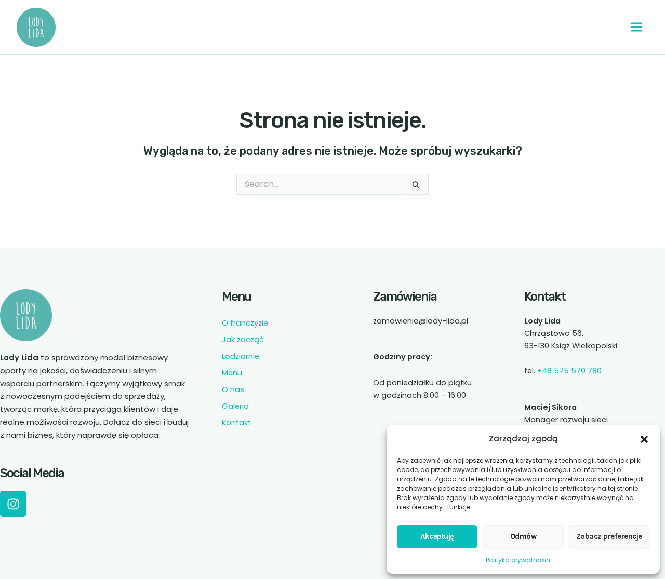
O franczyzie (245, 323)
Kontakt (236, 423)
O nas (233, 389)
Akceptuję (437, 536)
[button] (644, 439)
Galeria (235, 406)
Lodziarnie (240, 356)
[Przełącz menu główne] (636, 27)
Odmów (523, 536)
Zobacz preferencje (609, 536)
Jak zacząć (243, 339)
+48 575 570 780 (569, 371)
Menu (232, 373)
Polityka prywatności (518, 560)
